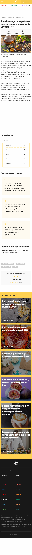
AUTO (18, 489)
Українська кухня (20, 17)
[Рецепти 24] (14, 2)
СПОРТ (3, 504)
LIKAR (18, 499)
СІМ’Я (18, 504)
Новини (3, 5)
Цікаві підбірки (8, 320)
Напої (15, 266)
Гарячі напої (6, 266)
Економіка (14, 5)
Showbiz (24, 5)
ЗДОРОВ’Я (4, 499)
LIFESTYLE (4, 494)
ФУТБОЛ (3, 509)
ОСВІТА (18, 494)
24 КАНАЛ (3, 484)
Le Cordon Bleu (8, 451)
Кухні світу (11, 17)
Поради (18, 475)
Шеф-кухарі (6, 372)
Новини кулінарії (6, 471)
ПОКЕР (18, 509)
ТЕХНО (3, 489)
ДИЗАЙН (18, 484)
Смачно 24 (3, 17)
